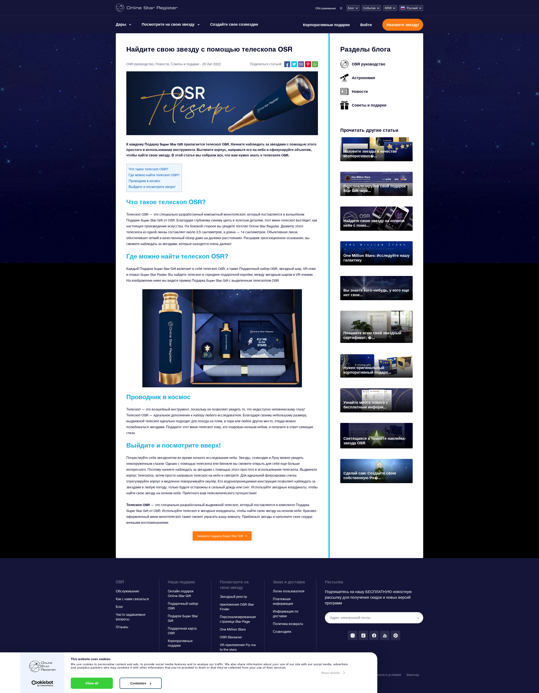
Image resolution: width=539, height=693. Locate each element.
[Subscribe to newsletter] (418, 618)
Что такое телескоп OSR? (148, 169)
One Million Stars (233, 629)
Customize (138, 683)
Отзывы (122, 627)
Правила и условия (386, 675)
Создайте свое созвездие (234, 24)
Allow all (91, 683)
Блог (351, 8)
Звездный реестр (233, 596)
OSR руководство (140, 64)
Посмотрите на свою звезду (168, 24)
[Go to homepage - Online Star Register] (146, 7)
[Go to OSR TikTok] (363, 635)
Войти (366, 24)
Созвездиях (282, 631)
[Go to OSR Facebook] (374, 635)
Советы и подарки (185, 64)
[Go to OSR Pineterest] (395, 635)
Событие (369, 8)
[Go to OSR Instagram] (352, 635)
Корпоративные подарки (326, 24)
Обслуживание (325, 8)
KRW (388, 8)
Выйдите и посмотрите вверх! (152, 187)
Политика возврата (288, 624)
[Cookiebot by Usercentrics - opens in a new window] (42, 683)
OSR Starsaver (231, 637)
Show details (330, 672)
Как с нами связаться (132, 599)
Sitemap (412, 675)
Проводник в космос (144, 181)
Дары (121, 24)
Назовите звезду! (403, 24)
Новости (162, 64)
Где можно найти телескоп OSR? (154, 175)
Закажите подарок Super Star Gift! (220, 536)
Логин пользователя (288, 591)
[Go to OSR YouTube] (385, 635)
